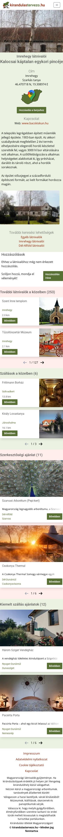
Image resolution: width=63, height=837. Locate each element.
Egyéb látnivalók (31, 237)
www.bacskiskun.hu (35, 123)
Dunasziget (8, 668)
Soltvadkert (8, 391)
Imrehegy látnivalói (31, 241)
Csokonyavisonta (11, 583)
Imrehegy (7, 310)
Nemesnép (8, 733)
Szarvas (6, 518)
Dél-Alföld (7, 514)
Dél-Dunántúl (9, 579)
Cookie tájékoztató (31, 765)
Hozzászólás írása (52, 276)
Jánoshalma (9, 422)
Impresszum (31, 753)
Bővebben (9, 320)
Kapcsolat (31, 771)
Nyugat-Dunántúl (11, 663)
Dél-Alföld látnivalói (31, 246)
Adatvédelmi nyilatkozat (31, 759)
